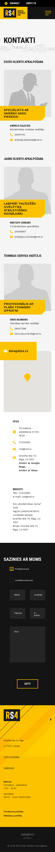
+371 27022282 (11, 757)
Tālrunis (18, 613)
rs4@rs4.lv (18, 351)
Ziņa (16, 631)
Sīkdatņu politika (13, 815)
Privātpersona (22, 569)
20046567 (14, 3)
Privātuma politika (13, 811)
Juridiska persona (24, 580)
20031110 (31, 3)
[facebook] (50, 720)
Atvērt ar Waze (28, 470)
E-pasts (37, 614)
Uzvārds (38, 595)
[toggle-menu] (48, 13)
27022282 (24, 442)
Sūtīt (27, 683)
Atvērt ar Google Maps (29, 465)
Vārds (17, 595)
